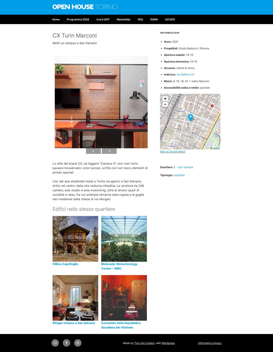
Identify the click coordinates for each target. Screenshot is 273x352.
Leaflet (216, 147)
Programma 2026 (78, 19)
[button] (190, 118)
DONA (154, 19)
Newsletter (124, 19)
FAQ (140, 19)
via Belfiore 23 (185, 74)
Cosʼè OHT (103, 19)
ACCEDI (170, 19)
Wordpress (168, 343)
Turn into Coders (144, 343)
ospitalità (179, 175)
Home (56, 19)
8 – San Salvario (183, 167)
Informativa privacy (210, 343)
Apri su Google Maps (172, 151)
